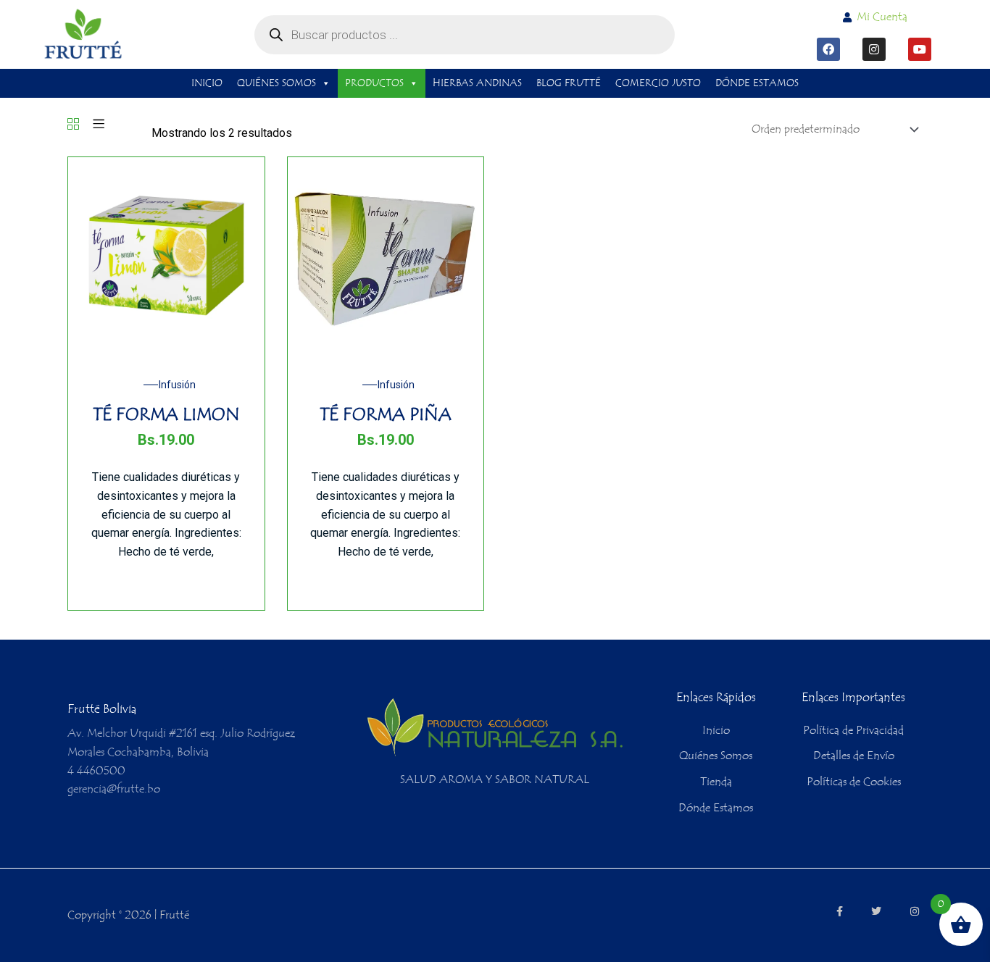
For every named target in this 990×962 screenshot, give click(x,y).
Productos (374, 83)
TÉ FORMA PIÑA (386, 414)
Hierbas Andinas (477, 83)
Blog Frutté (568, 83)
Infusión (177, 384)
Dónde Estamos (757, 83)
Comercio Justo (658, 83)
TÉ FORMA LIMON (166, 414)
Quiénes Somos (276, 83)
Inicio (206, 83)
